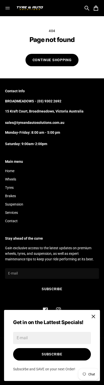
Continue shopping (52, 60)
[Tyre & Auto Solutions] (29, 8)
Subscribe (52, 354)
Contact (11, 221)
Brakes (10, 196)
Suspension (14, 204)
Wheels (10, 179)
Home (9, 171)
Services (11, 213)
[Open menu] (7, 8)
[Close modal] (93, 316)
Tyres (9, 188)
